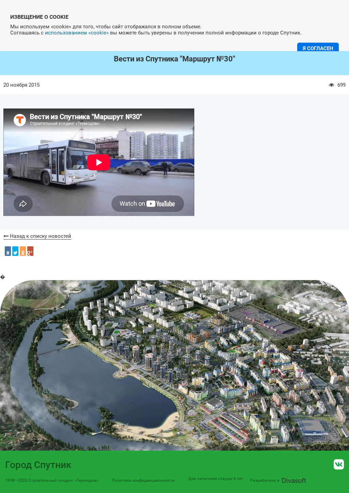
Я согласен (318, 48)
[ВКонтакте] (8, 251)
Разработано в (264, 480)
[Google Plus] (30, 251)
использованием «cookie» (77, 33)
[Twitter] (15, 251)
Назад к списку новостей (40, 236)
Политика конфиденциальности (143, 480)
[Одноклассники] (23, 251)
